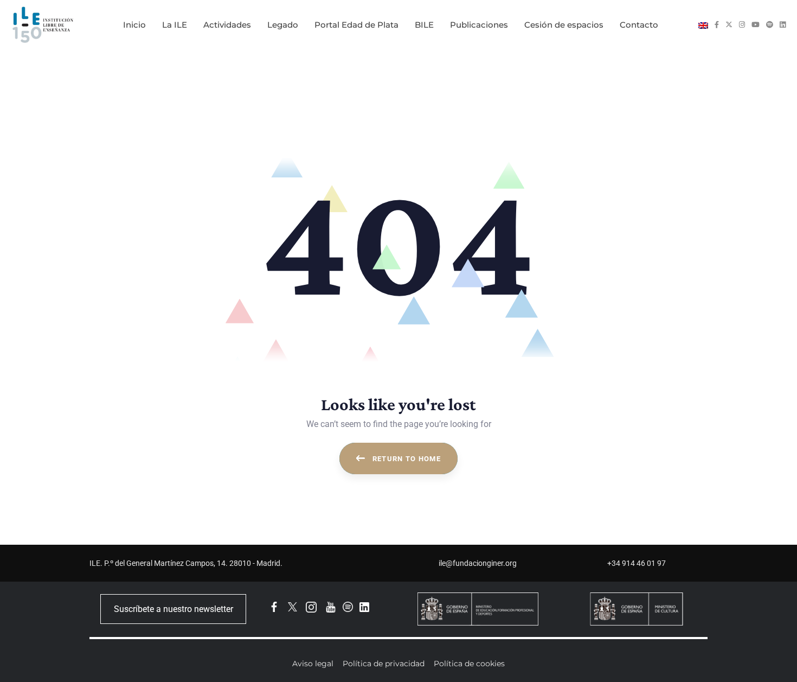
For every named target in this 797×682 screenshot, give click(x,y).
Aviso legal (312, 663)
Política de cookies (469, 663)
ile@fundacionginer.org (478, 563)
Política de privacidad (384, 663)
